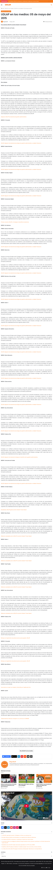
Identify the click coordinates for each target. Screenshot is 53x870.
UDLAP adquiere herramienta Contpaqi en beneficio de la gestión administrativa (19, 457)
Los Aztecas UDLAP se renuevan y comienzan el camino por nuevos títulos (17, 839)
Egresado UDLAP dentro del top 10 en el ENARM (26, 785)
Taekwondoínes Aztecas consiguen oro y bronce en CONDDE (15, 718)
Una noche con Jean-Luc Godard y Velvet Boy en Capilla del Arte (16, 687)
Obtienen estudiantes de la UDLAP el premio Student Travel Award (16, 536)
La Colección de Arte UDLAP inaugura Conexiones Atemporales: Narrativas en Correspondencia (22, 848)
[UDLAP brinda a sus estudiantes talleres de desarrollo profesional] (44, 778)
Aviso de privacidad (31, 865)
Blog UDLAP (5, 21)
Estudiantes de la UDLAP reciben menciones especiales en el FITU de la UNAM (18, 844)
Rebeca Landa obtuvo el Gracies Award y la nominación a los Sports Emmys (8, 785)
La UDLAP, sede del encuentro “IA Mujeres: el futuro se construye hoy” (16, 835)
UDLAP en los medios (9, 8)
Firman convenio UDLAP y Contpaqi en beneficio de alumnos (15, 222)
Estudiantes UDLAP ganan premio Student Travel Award (13, 509)
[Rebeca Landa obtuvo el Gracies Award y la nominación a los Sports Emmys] (9, 778)
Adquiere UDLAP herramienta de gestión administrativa (13, 116)
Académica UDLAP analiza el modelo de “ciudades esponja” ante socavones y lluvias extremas (21, 846)
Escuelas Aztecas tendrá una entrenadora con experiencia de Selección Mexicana (19, 837)
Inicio (3, 8)
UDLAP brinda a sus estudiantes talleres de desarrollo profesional (43, 785)
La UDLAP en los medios (27, 750)
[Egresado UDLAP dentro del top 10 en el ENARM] (26, 778)
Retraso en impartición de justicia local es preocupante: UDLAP (15, 638)
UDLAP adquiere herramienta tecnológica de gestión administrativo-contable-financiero (21, 143)
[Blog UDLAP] (8, 5)
